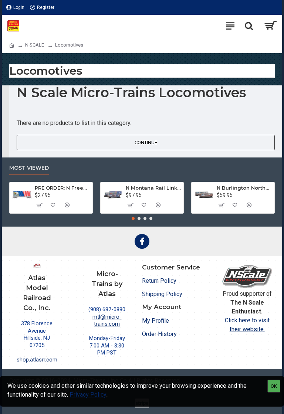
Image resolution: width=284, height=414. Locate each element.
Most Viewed (29, 168)
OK (274, 386)
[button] (133, 218)
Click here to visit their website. (247, 325)
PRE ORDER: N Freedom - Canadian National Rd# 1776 (62, 188)
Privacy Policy (88, 394)
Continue (146, 142)
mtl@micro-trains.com (107, 320)
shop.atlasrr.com (37, 359)
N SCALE (34, 45)
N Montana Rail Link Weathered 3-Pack (153, 188)
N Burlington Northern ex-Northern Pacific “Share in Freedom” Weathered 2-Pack (244, 188)
